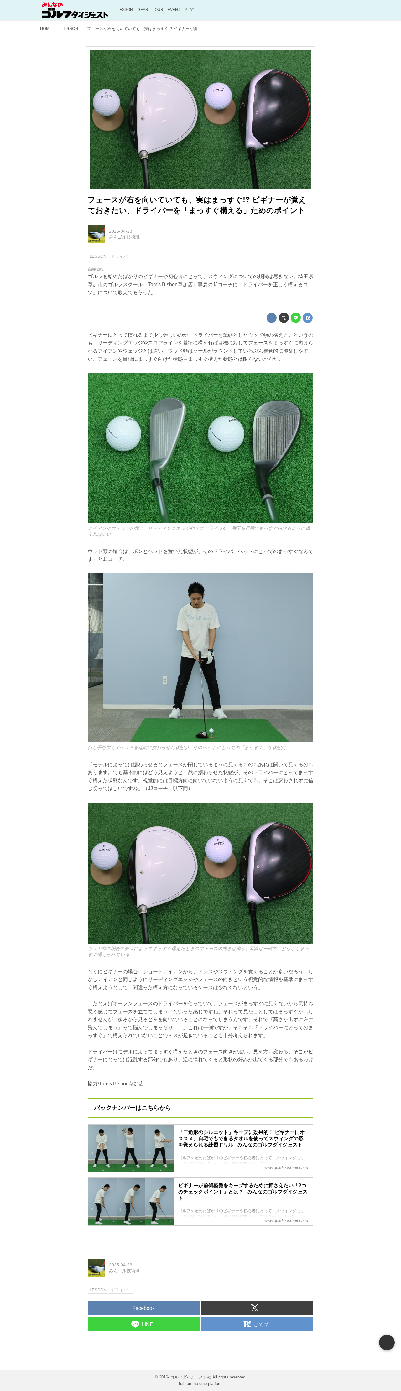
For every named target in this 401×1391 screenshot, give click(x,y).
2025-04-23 (120, 231)
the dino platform (207, 1383)
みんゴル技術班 (124, 237)
